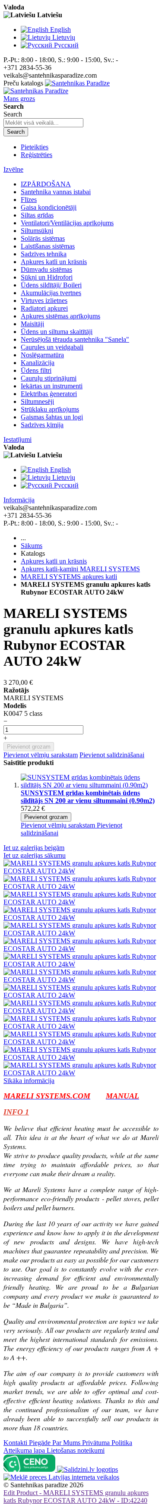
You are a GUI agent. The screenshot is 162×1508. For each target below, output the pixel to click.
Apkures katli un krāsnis (54, 561)
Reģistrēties (36, 154)
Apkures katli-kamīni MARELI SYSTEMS (80, 569)
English (60, 29)
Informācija (19, 500)
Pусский (66, 45)
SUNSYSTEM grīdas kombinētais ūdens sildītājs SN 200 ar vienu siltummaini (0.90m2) (88, 796)
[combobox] (43, 122)
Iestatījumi (17, 439)
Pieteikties (34, 147)
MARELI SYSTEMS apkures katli (69, 576)
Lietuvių (63, 37)
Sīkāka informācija (28, 1080)
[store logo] (56, 86)
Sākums (31, 545)
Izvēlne (13, 169)
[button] (59, 825)
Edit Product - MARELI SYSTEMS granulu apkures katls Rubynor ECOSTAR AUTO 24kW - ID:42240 (76, 1496)
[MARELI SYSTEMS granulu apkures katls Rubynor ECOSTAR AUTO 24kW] (81, 871)
